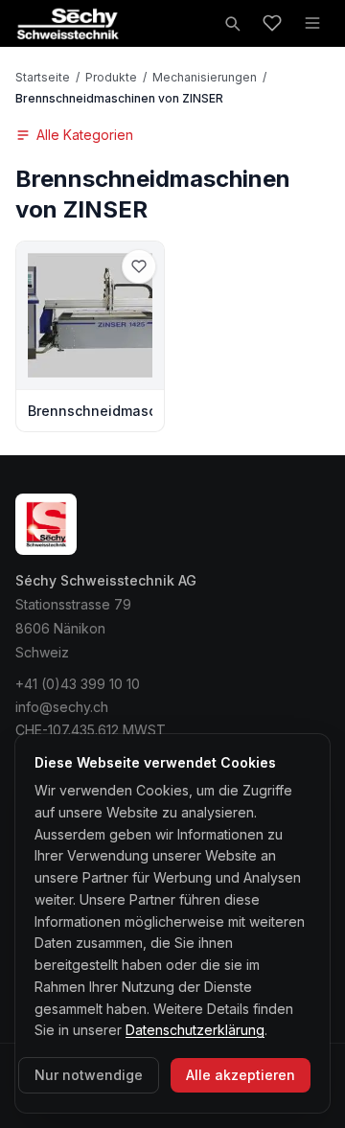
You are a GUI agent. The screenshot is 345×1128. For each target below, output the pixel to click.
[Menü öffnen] (312, 23)
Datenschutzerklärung (195, 1030)
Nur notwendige (88, 1075)
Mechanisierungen (204, 77)
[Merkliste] (272, 23)
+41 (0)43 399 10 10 (77, 684)
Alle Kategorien (84, 135)
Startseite (42, 77)
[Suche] (232, 23)
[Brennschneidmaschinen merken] (139, 266)
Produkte (111, 77)
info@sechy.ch (61, 707)
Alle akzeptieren (240, 1075)
